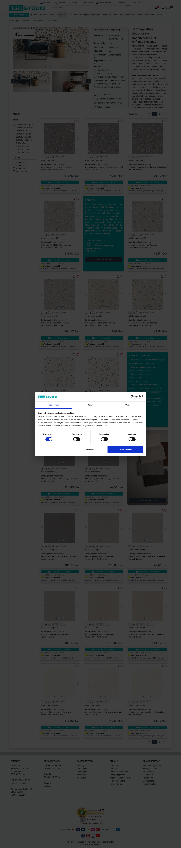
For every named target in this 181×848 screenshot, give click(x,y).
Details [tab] (91, 405)
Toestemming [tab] (53, 405)
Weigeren (90, 449)
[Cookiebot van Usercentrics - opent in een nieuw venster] (132, 397)
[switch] (76, 439)
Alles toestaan (126, 449)
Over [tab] (127, 405)
